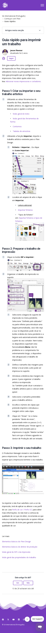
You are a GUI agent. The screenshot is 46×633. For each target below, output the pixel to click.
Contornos (17, 126)
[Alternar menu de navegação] (42, 5)
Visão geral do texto (21, 114)
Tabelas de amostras (21, 131)
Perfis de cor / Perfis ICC (22, 509)
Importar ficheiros (25, 210)
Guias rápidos (10, 21)
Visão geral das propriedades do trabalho (19, 557)
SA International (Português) (13, 16)
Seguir (11, 58)
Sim (17, 583)
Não (28, 583)
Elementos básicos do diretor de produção (19, 547)
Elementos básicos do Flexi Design (16, 541)
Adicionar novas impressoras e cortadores (23, 81)
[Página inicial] (5, 5)
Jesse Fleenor (16, 50)
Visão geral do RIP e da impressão (16, 552)
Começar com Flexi (12, 18)
